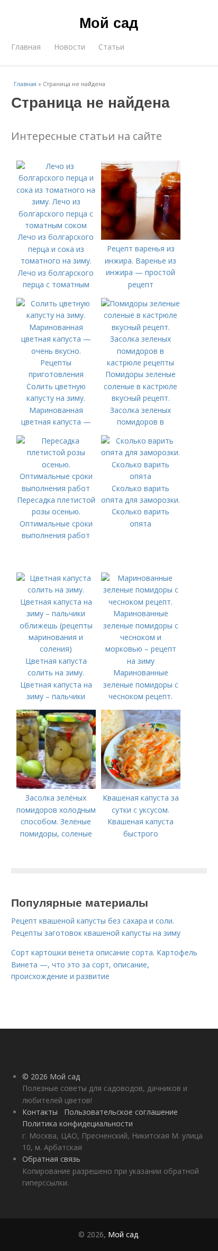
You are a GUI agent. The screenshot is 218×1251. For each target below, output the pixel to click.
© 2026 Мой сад (51, 1076)
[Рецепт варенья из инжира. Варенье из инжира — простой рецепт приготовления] (140, 237)
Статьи (111, 47)
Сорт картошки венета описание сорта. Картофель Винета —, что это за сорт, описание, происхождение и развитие (104, 964)
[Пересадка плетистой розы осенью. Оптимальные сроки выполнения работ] (56, 488)
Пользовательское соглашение (121, 1112)
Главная (26, 47)
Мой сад (108, 22)
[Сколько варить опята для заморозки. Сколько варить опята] (140, 476)
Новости (69, 47)
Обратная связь (51, 1159)
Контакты (40, 1112)
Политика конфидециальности (77, 1123)
